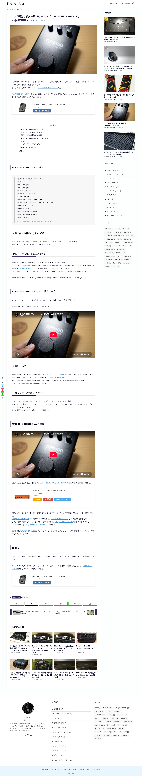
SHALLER (109, 259)
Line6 (108, 246)
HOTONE (130, 235)
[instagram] (28, 735)
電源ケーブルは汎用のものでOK (31, 135)
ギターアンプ (22, 20)
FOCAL (108, 232)
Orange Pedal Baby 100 (45, 483)
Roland (127, 256)
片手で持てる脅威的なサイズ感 (31, 132)
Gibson (127, 232)
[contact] (31, 735)
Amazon (37, 499)
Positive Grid (110, 256)
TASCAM (117, 263)
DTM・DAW (112, 170)
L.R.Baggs (128, 242)
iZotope (127, 239)
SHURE (118, 259)
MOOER (121, 249)
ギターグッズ (113, 203)
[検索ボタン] (133, 3)
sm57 (127, 259)
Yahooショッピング (62, 499)
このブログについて (84, 769)
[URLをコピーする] (90, 604)
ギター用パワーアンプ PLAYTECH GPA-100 (48, 104)
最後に (21, 151)
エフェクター (112, 187)
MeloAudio (127, 246)
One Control (109, 253)
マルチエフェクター (115, 191)
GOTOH (108, 235)
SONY (108, 263)
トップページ (46, 769)
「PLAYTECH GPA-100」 (48, 88)
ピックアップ (112, 207)
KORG (118, 242)
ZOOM (108, 266)
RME (119, 256)
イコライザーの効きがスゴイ (30, 144)
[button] (17, 604)
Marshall (116, 246)
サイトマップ (56, 769)
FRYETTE (118, 232)
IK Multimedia (110, 239)
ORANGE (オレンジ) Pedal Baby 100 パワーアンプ (51, 490)
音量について (25, 141)
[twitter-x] (25, 735)
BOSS (108, 229)
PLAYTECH (32, 20)
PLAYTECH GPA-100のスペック (31, 129)
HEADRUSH (119, 235)
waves (126, 263)
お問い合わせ (96, 769)
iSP (119, 239)
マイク (110, 178)
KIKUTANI (109, 242)
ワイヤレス (111, 195)
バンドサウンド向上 (114, 215)
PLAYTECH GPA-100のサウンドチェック (34, 138)
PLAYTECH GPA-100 (20, 94)
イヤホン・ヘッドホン (115, 174)
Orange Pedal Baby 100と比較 (30, 147)
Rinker (40, 107)
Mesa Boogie (110, 249)
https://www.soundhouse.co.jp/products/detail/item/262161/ (34, 221)
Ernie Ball (117, 229)
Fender (126, 229)
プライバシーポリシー (69, 769)
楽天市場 (48, 499)
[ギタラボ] (16, 3)
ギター (110, 199)
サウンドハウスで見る (42, 111)
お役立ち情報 (112, 182)
